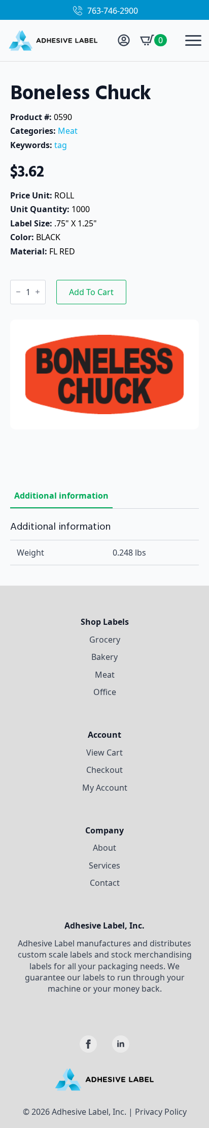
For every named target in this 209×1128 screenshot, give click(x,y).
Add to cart (91, 292)
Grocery (104, 639)
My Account (104, 787)
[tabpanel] (104, 543)
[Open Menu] (193, 40)
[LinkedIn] (120, 1044)
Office (104, 692)
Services (104, 865)
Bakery (104, 656)
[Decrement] (18, 292)
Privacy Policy (161, 1111)
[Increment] (37, 292)
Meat (68, 130)
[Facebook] (88, 1044)
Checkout (104, 769)
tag (60, 145)
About (104, 847)
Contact (105, 882)
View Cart (104, 752)
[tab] (61, 495)
